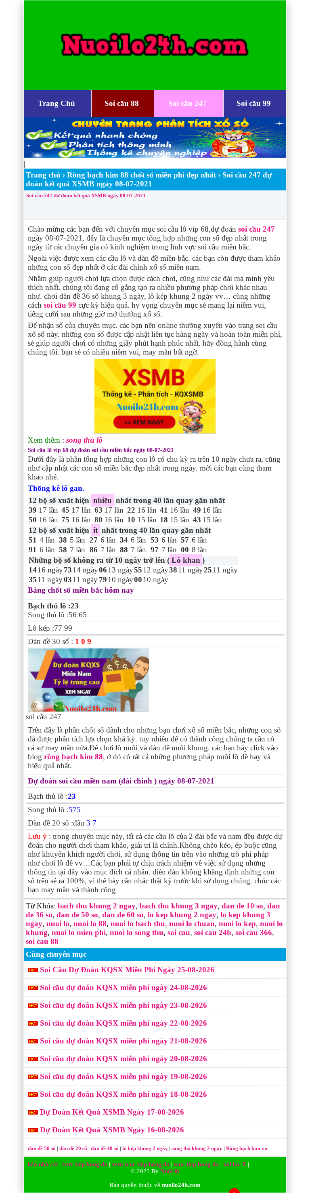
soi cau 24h (212, 932)
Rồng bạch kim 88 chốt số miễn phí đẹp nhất (141, 175)
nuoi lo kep (237, 923)
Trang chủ (43, 175)
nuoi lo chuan (192, 923)
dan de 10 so (242, 906)
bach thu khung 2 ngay (97, 906)
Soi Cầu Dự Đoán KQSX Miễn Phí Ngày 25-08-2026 (127, 969)
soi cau (179, 932)
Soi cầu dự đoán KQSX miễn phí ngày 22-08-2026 (123, 1023)
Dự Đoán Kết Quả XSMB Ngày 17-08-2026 (112, 1112)
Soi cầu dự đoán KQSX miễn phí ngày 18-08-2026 (123, 1094)
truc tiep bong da (196, 1164)
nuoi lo (57, 923)
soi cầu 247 (256, 229)
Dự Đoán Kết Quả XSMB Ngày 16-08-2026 (112, 1129)
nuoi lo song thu (136, 932)
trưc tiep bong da (84, 1164)
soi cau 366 (253, 932)
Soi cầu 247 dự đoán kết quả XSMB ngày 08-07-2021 (86, 195)
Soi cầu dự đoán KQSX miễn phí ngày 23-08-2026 (123, 1005)
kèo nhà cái (43, 1164)
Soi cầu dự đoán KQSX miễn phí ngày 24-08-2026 (123, 987)
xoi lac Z (234, 1164)
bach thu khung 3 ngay (179, 906)
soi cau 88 (42, 941)
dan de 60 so (123, 914)
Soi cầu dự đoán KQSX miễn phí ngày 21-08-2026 (123, 1041)
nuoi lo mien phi (79, 932)
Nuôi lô (169, 1171)
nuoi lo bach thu (138, 923)
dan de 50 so (77, 914)
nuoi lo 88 (90, 923)
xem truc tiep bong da (141, 1164)
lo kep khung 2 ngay (182, 914)
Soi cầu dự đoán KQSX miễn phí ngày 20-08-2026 (123, 1058)
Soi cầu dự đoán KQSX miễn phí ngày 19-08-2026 (123, 1076)
